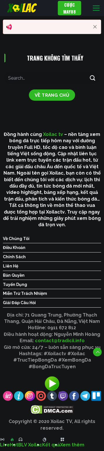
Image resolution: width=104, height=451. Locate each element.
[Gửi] (93, 77)
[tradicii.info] (28, 8)
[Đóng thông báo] (95, 27)
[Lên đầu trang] (97, 352)
